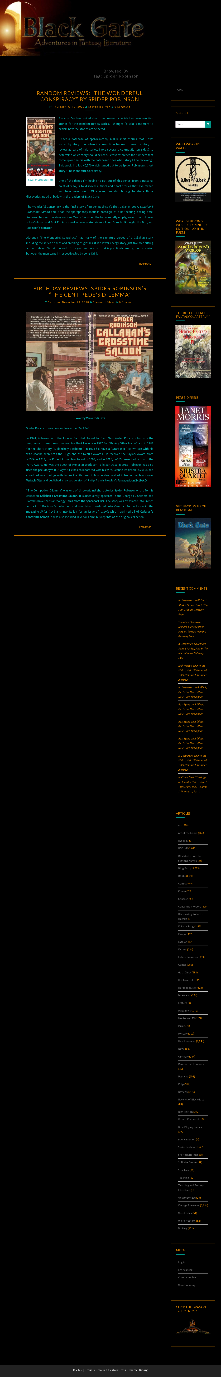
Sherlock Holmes (188, 1154)
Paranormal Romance (191, 1064)
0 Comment (122, 106)
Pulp (181, 1084)
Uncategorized (187, 1197)
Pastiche (183, 1076)
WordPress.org (187, 1285)
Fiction (182, 949)
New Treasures (186, 1041)
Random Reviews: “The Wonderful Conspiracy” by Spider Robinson (90, 96)
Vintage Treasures (188, 1205)
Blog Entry (184, 868)
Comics (182, 883)
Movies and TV (186, 1018)
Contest (183, 899)
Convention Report (189, 906)
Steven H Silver (99, 106)
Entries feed (185, 1269)
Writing (182, 1228)
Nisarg (143, 1370)
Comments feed (187, 1277)
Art (180, 825)
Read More (146, 263)
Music (181, 1026)
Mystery (183, 1033)
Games (182, 964)
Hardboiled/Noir (188, 987)
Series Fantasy (186, 1147)
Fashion (182, 941)
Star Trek (183, 1170)
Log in (181, 1262)
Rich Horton (185, 1111)
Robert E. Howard (188, 1119)
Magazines (184, 1010)
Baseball (183, 840)
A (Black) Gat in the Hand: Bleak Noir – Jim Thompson (192, 691)
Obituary (183, 1056)
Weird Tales (185, 1213)
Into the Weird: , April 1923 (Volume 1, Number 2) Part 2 (192, 786)
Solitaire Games (187, 1162)
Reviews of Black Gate (191, 1099)
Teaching (183, 1177)
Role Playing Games (190, 1127)
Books (182, 876)
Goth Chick (184, 972)
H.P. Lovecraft (186, 980)
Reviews (183, 1092)
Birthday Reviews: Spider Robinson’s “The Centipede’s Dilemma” (89, 291)
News (181, 1048)
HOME (179, 89)
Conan (182, 891)
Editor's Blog (186, 926)
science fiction (186, 1139)
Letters (182, 1003)
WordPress (119, 1370)
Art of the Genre (187, 833)
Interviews (184, 995)
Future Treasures (188, 957)
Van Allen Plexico (188, 622)
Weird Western (186, 1220)
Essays (182, 934)
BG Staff (183, 848)
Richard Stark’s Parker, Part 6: (192, 631)
